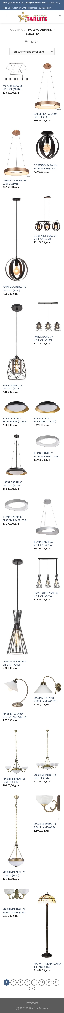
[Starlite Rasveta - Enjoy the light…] (32, 16)
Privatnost (32, 1002)
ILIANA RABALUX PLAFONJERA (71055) (15, 519)
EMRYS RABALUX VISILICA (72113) (43, 339)
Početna (16, 29)
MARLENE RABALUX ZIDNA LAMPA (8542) (14, 911)
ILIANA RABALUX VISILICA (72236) (43, 543)
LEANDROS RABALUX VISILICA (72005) (15, 663)
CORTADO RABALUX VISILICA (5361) (45, 237)
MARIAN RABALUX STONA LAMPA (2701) (15, 715)
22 (48, 982)
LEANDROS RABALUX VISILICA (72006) (46, 595)
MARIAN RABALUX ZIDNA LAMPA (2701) (45, 700)
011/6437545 (52, 2)
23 (56, 982)
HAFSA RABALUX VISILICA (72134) (12, 484)
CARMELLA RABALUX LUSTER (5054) (45, 115)
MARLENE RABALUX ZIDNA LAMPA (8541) (45, 826)
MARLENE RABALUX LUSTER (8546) (45, 777)
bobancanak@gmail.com (39, 7)
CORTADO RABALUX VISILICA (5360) (14, 289)
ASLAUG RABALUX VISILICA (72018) (13, 88)
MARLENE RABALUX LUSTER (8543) (14, 780)
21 (41, 982)
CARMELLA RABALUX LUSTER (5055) (14, 182)
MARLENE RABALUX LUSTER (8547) (14, 874)
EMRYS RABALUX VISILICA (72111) (12, 387)
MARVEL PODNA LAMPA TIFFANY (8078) (47, 965)
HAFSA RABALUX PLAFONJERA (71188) (15, 420)
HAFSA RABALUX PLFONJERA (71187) (45, 420)
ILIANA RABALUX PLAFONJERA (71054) (46, 455)
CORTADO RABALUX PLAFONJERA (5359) (45, 167)
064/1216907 (14, 7)
